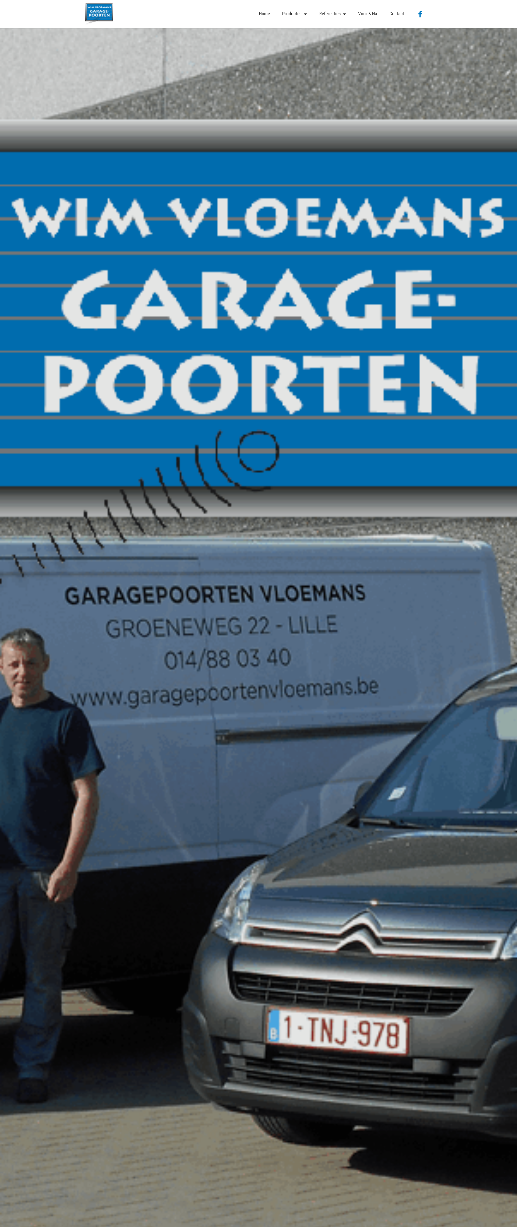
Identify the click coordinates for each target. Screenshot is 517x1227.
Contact (396, 13)
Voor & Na (367, 13)
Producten (292, 13)
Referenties (330, 13)
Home (264, 13)
